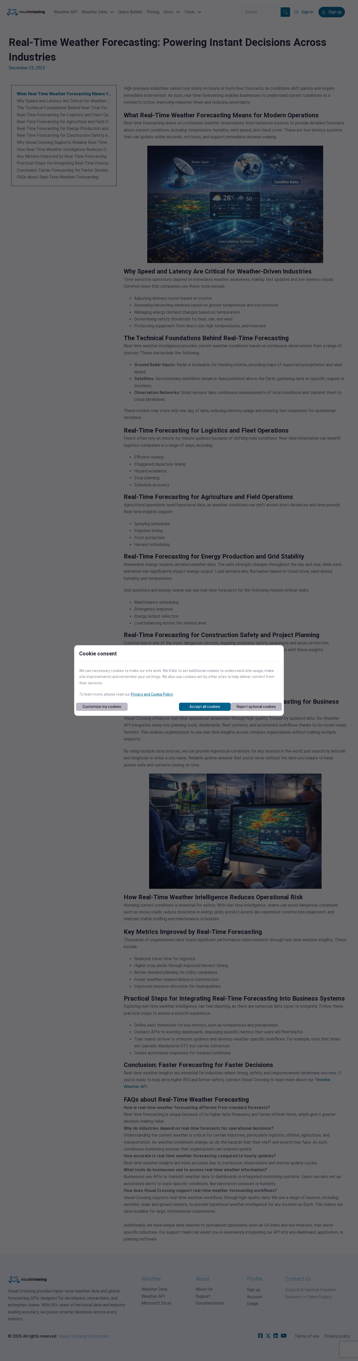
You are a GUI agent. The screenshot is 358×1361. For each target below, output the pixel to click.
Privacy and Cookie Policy (152, 694)
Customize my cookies (102, 707)
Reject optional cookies (256, 707)
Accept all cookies (204, 707)
